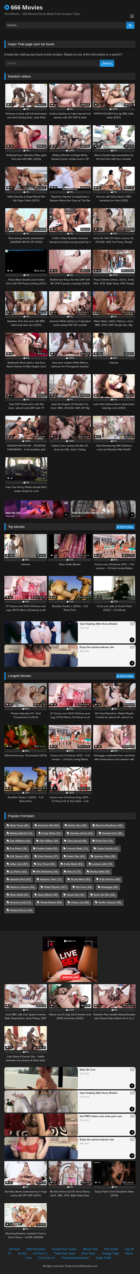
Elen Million (49, 840)
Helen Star (76, 856)
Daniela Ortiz (112, 833)
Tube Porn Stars (64, 1253)
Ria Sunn (84, 887)
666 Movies (26, 7)
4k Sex (22, 1253)
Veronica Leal (20, 902)
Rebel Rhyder (55, 887)
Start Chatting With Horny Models (98, 624)
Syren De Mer (104, 894)
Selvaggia (109, 887)
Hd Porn (14, 1249)
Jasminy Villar (104, 856)
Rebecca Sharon (22, 887)
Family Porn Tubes (64, 1249)
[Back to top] (129, 1263)
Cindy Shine (51, 833)
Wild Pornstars (36, 1249)
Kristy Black (73, 863)
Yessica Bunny (21, 910)
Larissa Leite (102, 863)
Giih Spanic (19, 856)
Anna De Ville (48, 825)
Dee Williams (20, 840)
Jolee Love (19, 863)
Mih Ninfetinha (47, 871)
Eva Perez (18, 848)
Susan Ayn (75, 894)
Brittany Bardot (21, 833)
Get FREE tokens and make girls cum (101, 1116)
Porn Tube (88, 1253)
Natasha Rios (20, 879)
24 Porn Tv (40, 1253)
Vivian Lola (80, 902)
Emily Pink (104, 840)
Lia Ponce (18, 871)
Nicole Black (80, 879)
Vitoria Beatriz (51, 902)
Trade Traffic (104, 1257)
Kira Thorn (46, 863)
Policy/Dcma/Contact (75, 1257)
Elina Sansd (76, 840)
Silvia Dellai (19, 894)
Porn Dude (111, 1249)
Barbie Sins (77, 825)
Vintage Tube (110, 1253)
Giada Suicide (107, 848)
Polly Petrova (109, 879)
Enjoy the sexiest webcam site (88, 513)
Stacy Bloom (48, 894)
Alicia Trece (19, 825)
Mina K (74, 871)
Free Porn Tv (46, 1257)
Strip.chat (10, 516)
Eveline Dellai (46, 848)
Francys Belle (77, 848)
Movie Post (90, 1249)
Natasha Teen (51, 879)
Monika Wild (99, 871)
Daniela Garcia (81, 833)
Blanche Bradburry (109, 825)
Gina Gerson (48, 856)
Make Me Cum (13, 513)
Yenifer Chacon (109, 902)
